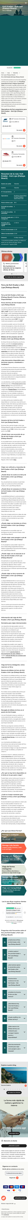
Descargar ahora (14, 1133)
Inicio (2, 73)
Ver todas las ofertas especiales (14, 277)
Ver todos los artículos (14, 1092)
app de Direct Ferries (8, 737)
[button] (14, 942)
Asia (8, 73)
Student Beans (12, 389)
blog (15, 459)
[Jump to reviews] (14, 68)
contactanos (6, 1214)
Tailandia (15, 73)
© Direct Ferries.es (5, 1209)
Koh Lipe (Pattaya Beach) (8, 75)
